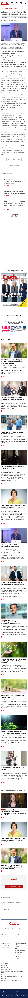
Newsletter (18, 954)
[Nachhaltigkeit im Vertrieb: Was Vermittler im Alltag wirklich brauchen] (14, 722)
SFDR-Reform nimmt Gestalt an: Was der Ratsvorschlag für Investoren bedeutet (13, 507)
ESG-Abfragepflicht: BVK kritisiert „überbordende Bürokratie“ (12, 545)
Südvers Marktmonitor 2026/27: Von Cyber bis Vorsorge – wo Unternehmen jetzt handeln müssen (14, 204)
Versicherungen (5, 936)
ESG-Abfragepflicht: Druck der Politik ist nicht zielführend (13, 467)
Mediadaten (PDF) (19, 952)
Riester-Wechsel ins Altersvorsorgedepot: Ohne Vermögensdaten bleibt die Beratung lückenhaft (13, 812)
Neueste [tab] (3, 173)
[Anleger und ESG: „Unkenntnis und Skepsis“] (14, 758)
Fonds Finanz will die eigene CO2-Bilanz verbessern (12, 433)
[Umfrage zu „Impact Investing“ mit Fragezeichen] (14, 686)
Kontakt (17, 948)
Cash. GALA (3, 974)
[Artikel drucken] (14, 159)
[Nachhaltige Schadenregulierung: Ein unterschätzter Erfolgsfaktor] (14, 611)
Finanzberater (4, 938)
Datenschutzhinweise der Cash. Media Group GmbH (21, 943)
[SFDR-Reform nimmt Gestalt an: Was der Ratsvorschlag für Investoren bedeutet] (14, 496)
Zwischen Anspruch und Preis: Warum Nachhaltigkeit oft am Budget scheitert (13, 660)
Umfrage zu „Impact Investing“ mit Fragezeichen (12, 696)
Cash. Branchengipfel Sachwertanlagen (11, 976)
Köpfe (2, 949)
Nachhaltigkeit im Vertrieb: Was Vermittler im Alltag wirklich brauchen (14, 732)
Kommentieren (14, 166)
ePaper (16, 938)
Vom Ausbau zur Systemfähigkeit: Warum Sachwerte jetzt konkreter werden (12, 584)
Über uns (17, 956)
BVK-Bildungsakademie (14, 132)
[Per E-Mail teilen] (19, 159)
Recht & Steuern (5, 947)
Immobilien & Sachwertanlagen (5, 942)
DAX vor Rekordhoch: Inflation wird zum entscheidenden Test (14, 192)
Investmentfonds (5, 940)
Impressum (17, 946)
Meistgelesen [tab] (10, 173)
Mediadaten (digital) (20, 950)
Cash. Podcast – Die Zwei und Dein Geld (11, 980)
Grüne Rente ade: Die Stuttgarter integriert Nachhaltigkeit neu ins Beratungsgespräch (12, 361)
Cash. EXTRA (4, 965)
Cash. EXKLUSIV (4, 967)
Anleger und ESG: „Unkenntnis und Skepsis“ (12, 768)
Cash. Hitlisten (5, 978)
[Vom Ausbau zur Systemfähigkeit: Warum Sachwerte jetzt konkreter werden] (14, 573)
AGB (16, 940)
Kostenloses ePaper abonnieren (14, 311)
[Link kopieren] (8, 159)
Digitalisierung (5, 945)
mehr (7, 185)
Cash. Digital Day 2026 (6, 969)
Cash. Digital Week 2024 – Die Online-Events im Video (12, 972)
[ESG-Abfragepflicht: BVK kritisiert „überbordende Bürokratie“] (14, 535)
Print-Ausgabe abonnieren (14, 315)
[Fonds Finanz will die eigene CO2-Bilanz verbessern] (14, 422)
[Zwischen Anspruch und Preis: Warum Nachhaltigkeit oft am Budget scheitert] (14, 649)
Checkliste (6, 93)
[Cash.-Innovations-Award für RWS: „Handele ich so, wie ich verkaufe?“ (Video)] (14, 388)
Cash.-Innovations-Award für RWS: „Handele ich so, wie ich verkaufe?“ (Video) (13, 399)
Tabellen (17, 958)
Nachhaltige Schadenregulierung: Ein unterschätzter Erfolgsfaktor (10, 621)
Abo (16, 936)
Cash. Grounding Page (21, 960)
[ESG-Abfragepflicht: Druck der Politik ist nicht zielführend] (14, 457)
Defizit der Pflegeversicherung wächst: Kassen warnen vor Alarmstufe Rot (14, 181)
